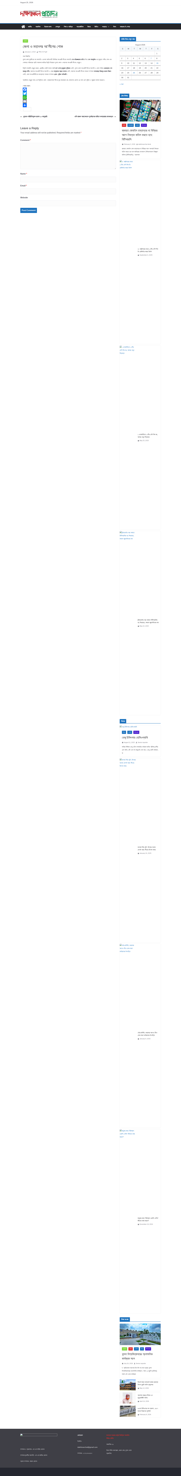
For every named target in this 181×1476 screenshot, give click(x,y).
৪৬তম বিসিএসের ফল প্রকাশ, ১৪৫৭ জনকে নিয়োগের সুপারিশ (148, 1409)
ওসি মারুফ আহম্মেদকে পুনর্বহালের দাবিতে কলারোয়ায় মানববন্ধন (93, 116)
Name (23, 174)
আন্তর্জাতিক (80, 26)
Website (24, 198)
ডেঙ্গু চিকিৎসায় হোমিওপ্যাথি (135, 737)
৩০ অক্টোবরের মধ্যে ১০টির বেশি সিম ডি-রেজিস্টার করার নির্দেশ (148, 250)
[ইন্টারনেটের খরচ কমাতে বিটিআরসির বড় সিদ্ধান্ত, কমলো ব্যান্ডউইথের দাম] (128, 623)
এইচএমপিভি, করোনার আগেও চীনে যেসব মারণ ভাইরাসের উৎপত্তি (147, 1034)
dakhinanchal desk (144, 144)
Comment (25, 140)
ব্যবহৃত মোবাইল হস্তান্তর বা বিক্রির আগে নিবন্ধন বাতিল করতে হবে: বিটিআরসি (139, 135)
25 (134, 73)
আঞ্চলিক (38, 26)
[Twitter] (68, 93)
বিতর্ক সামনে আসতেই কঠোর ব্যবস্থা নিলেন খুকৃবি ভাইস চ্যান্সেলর (148, 1383)
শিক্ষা (142, 1349)
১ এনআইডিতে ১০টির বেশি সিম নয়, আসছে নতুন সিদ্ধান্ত (148, 435)
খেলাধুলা (57, 26)
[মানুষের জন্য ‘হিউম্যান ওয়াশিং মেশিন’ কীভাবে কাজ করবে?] (128, 1221)
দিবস (114, 26)
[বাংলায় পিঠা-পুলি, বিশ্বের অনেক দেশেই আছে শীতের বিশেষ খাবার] (128, 850)
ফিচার (89, 26)
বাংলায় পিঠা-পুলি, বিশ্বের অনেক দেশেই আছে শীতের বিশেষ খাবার (147, 848)
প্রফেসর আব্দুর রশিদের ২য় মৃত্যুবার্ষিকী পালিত (145, 1396)
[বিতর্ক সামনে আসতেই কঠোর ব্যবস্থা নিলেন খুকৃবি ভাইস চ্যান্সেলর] (128, 1385)
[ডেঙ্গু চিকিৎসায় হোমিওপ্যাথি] (140, 726)
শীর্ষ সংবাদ (144, 125)
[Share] (68, 105)
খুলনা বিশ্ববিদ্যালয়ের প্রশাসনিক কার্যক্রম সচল (137, 1356)
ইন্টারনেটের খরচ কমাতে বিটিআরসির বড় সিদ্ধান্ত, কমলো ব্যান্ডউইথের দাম (148, 621)
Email (23, 186)
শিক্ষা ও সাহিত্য (68, 26)
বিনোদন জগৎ (47, 26)
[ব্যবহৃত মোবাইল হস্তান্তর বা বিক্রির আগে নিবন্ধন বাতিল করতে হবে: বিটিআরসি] (140, 110)
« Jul (121, 84)
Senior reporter (143, 742)
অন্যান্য (104, 26)
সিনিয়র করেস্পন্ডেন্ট (43, 52)
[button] (108, 26)
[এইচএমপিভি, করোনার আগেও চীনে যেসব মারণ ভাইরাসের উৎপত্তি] (128, 1036)
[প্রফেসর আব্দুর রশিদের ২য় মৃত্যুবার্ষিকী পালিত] (128, 1398)
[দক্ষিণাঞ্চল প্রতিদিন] (23, 27)
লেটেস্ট (137, 125)
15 (157, 63)
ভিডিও (96, 26)
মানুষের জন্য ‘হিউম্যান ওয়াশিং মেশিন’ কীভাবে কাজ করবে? (148, 1219)
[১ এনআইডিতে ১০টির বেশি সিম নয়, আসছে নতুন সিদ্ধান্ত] (128, 438)
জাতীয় (30, 26)
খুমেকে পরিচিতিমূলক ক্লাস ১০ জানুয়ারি (35, 116)
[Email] (68, 101)
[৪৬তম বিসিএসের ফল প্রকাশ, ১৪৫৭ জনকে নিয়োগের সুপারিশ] (128, 1411)
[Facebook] (68, 90)
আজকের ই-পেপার (125, 26)
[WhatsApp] (68, 97)
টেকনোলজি (130, 125)
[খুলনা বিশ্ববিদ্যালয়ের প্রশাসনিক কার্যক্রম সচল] (140, 1334)
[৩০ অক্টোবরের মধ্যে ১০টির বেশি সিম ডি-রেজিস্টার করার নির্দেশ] (128, 252)
